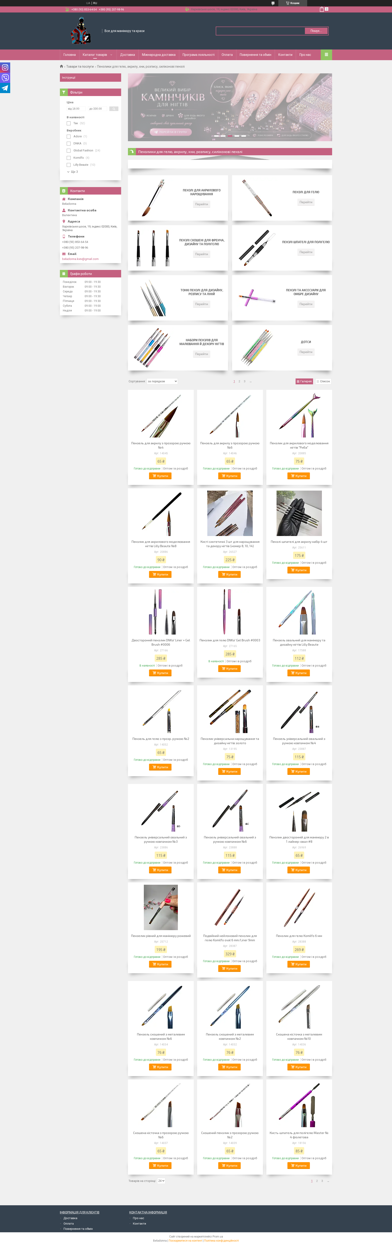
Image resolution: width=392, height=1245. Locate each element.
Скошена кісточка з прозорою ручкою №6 (161, 1135)
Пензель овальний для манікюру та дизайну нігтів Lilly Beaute (299, 642)
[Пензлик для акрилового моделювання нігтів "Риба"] (299, 414)
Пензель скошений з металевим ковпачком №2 (230, 1036)
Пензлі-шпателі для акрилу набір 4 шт (299, 541)
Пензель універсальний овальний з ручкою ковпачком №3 (161, 839)
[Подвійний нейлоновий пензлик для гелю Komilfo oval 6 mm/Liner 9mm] (230, 907)
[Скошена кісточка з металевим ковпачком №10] (299, 1006)
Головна (70, 55)
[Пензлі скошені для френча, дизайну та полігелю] (153, 247)
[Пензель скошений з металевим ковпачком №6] (160, 1006)
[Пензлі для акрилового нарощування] (153, 198)
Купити (162, 476)
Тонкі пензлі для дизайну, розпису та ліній (202, 292)
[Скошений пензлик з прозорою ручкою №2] (230, 1104)
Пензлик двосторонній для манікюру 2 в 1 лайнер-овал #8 (299, 839)
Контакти (285, 55)
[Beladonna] (81, 30)
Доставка (127, 55)
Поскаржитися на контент (185, 1240)
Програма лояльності (199, 55)
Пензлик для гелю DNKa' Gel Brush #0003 (230, 640)
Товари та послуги (80, 66)
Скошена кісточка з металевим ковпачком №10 (299, 1036)
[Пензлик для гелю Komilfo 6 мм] (299, 907)
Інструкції (68, 77)
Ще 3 (74, 171)
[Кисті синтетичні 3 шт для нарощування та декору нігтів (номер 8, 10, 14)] (230, 513)
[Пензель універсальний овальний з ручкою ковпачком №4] (299, 710)
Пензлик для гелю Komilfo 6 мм (299, 936)
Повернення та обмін (255, 55)
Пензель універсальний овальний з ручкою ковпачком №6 (230, 839)
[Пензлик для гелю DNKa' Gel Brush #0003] (230, 612)
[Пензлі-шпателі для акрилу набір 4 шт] (299, 513)
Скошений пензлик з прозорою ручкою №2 (230, 1135)
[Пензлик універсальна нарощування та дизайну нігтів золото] (230, 710)
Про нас (305, 55)
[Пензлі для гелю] (257, 198)
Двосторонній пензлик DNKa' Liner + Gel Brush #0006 (161, 642)
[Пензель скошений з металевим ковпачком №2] (230, 1006)
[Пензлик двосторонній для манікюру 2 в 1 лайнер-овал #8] (299, 809)
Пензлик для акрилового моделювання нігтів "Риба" (299, 445)
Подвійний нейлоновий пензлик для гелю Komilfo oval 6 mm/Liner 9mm (230, 938)
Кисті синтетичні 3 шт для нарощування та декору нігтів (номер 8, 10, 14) (230, 544)
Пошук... (316, 30)
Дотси (306, 342)
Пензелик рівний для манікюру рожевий (161, 936)
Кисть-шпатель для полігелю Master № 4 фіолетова (299, 1135)
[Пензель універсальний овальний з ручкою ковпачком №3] (160, 809)
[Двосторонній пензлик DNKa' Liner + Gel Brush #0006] (160, 612)
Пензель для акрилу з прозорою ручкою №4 (161, 445)
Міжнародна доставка (159, 55)
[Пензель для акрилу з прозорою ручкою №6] (230, 414)
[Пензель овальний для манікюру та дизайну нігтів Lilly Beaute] (299, 612)
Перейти (201, 204)
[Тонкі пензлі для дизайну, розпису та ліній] (153, 297)
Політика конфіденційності (221, 1240)
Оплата (227, 55)
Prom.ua (218, 1236)
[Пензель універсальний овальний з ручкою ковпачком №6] (230, 809)
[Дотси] (257, 347)
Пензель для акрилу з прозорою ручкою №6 (230, 445)
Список (325, 381)
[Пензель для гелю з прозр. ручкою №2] (160, 710)
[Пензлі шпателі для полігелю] (257, 247)
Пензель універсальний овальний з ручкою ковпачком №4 (299, 741)
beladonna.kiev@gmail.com (80, 259)
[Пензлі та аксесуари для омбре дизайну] (257, 297)
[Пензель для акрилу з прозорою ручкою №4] (160, 414)
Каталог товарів (95, 55)
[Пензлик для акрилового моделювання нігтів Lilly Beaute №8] (160, 513)
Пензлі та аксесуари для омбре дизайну (306, 292)
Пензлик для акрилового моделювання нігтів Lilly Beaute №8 (161, 544)
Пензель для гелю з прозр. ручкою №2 (160, 739)
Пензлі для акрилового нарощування (201, 192)
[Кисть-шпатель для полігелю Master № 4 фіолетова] (299, 1104)
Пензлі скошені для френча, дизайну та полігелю (201, 242)
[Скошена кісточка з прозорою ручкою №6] (160, 1104)
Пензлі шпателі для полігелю (306, 242)
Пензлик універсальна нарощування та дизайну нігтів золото (230, 741)
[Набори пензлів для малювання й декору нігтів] (153, 347)
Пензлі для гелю (306, 192)
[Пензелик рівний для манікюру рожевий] (160, 907)
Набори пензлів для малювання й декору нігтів (201, 342)
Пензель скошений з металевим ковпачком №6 (161, 1036)
